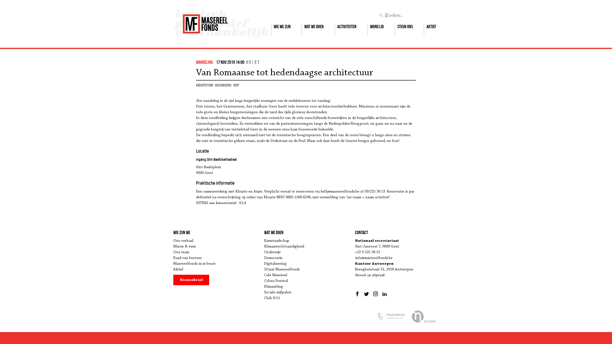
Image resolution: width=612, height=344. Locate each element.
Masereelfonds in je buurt (194, 264)
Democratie (273, 258)
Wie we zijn (282, 26)
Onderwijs (272, 252)
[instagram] (375, 293)
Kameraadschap (276, 241)
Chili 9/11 (272, 298)
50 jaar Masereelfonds (282, 269)
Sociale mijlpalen (277, 292)
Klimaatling (273, 287)
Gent (236, 85)
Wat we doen (314, 26)
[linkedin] (384, 293)
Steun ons (405, 26)
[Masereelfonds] (205, 22)
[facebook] (358, 293)
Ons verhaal (183, 241)
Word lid (377, 26)
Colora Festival (276, 281)
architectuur (204, 85)
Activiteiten (346, 26)
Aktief (431, 26)
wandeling (204, 62)
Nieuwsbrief (191, 280)
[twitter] (366, 293)
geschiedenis (223, 85)
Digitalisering (275, 264)
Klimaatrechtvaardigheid (284, 246)
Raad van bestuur (187, 258)
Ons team (181, 252)
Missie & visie (184, 246)
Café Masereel (275, 275)
